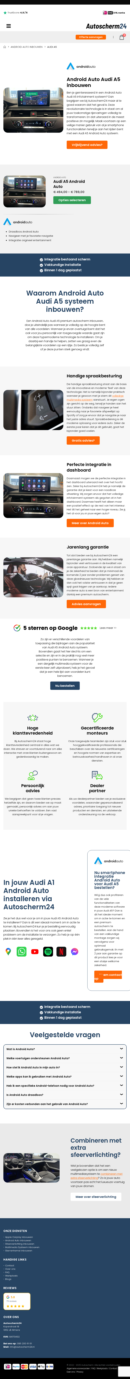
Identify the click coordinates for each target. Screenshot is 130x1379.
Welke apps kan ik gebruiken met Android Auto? (39, 1076)
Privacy (80, 1372)
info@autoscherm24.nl (22, 1346)
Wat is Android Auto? (20, 1049)
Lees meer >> (108, 628)
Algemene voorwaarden (78, 1368)
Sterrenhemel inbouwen (18, 1250)
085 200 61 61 (24, 1343)
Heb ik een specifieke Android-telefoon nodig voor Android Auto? (50, 1086)
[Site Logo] (106, 26)
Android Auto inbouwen (18, 1240)
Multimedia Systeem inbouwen (22, 1247)
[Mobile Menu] (8, 26)
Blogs (8, 1279)
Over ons (10, 1269)
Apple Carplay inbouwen (19, 1237)
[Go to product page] (24, 191)
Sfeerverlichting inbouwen (19, 1243)
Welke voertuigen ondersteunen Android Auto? (38, 1058)
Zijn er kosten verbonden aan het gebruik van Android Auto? (47, 1104)
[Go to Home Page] (4, 47)
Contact (9, 1265)
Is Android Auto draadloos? (24, 1095)
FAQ (7, 1272)
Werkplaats (11, 1275)
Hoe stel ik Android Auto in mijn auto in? (33, 1067)
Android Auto (59, 177)
